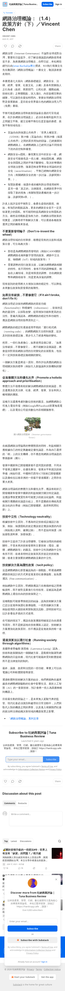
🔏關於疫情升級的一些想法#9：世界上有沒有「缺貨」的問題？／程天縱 (24, 851)
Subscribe (47, 4)
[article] (32, 859)
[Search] (60, 841)
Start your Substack (24, 977)
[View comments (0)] (13, 46)
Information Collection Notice (38, 950)
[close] (56, 879)
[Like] (5, 46)
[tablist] (15, 803)
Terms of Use (47, 947)
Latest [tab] (14, 841)
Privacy (30, 969)
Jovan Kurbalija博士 (24, 66)
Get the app (47, 977)
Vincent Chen (8, 36)
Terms (39, 969)
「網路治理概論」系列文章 (23, 719)
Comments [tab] (9, 803)
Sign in (58, 4)
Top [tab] (6, 841)
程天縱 (21, 864)
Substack (17, 984)
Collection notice (52, 969)
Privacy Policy (32, 953)
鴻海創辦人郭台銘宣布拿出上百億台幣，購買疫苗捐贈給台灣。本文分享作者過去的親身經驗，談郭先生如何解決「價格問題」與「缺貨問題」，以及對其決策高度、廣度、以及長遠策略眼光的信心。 (25, 859)
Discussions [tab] (25, 841)
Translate (9, 13)
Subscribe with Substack (35, 940)
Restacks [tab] (22, 803)
